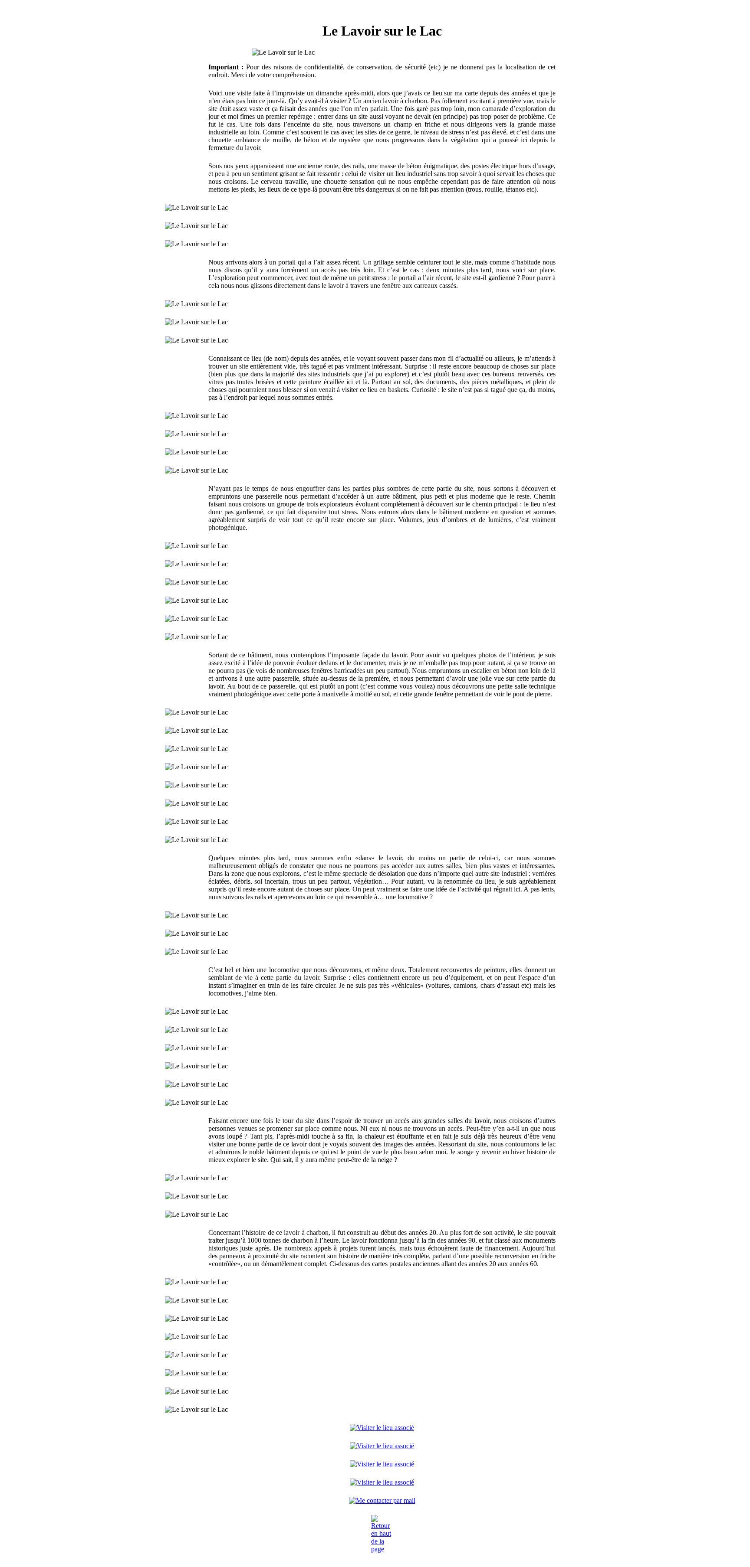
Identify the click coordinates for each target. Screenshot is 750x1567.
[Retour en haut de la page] (382, 1534)
